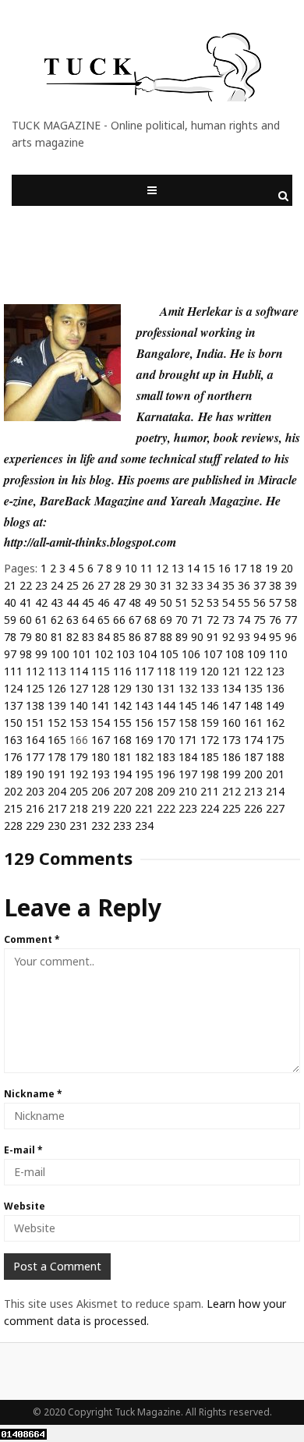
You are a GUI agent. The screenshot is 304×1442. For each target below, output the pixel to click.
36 (244, 585)
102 (103, 654)
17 (240, 568)
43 (57, 602)
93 (244, 636)
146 (209, 705)
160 (231, 722)
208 (144, 791)
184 (188, 756)
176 (13, 756)
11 (146, 568)
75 (259, 619)
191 (57, 774)
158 (188, 722)
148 (253, 705)
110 (278, 654)
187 (253, 756)
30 (150, 585)
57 (275, 602)
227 (275, 808)
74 (244, 619)
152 (57, 722)
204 (57, 791)
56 (259, 602)
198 (209, 774)
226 (253, 808)
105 (169, 654)
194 (122, 774)
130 (144, 688)
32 (181, 585)
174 (253, 739)
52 (197, 602)
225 (231, 808)
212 (231, 791)
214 (275, 791)
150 (13, 722)
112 (35, 671)
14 (193, 568)
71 (197, 619)
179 (78, 756)
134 (231, 688)
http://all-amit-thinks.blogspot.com (90, 542)
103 (125, 654)
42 (41, 602)
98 (25, 654)
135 (253, 688)
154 (100, 722)
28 (119, 585)
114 (78, 671)
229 (35, 825)
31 (166, 585)
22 (25, 585)
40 (10, 602)
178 (57, 756)
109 (256, 654)
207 (122, 791)
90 (197, 636)
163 (13, 739)
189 (13, 774)
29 (135, 585)
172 (209, 739)
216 (35, 808)
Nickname (33, 1093)
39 (291, 585)
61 (41, 619)
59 (10, 619)
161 (253, 722)
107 (212, 654)
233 (122, 825)
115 (100, 671)
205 (78, 791)
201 (275, 774)
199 (231, 774)
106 (191, 654)
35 (228, 585)
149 (275, 705)
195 (144, 774)
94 (259, 636)
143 (144, 705)
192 (78, 774)
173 (231, 739)
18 (255, 568)
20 (287, 568)
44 (72, 602)
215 (13, 808)
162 (275, 722)
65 (103, 619)
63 (72, 619)
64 (88, 619)
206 (100, 791)
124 (13, 688)
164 (35, 739)
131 (166, 688)
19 (271, 568)
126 (57, 688)
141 (100, 705)
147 (231, 705)
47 (119, 602)
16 (224, 568)
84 (103, 636)
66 (119, 619)
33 (197, 585)
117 (144, 671)
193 (100, 774)
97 (10, 654)
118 (166, 671)
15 (209, 568)
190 (35, 774)
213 (253, 791)
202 (13, 791)
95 (275, 636)
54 (228, 602)
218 (78, 808)
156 (144, 722)
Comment (32, 939)
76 (275, 619)
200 (253, 774)
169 (144, 739)
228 (13, 825)
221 (144, 808)
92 (228, 636)
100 (60, 654)
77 (291, 619)
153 (78, 722)
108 (234, 654)
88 (166, 636)
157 (166, 722)
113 (57, 671)
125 (35, 688)
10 (131, 568)
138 (35, 705)
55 (244, 602)
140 (78, 705)
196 (166, 774)
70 (181, 619)
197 (188, 774)
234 (144, 825)
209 (166, 791)
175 (275, 739)
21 (10, 585)
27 (103, 585)
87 (150, 636)
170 (166, 739)
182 (144, 756)
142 (122, 705)
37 (259, 585)
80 (41, 636)
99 (41, 654)
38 (275, 585)
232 (100, 825)
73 (228, 619)
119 (188, 671)
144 (166, 705)
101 (81, 654)
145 (188, 705)
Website (24, 1206)
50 (166, 602)
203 (35, 791)
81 (57, 636)
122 (253, 671)
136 (275, 688)
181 (122, 756)
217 (57, 808)
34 (213, 585)
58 (291, 602)
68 (150, 619)
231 (78, 825)
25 (72, 585)
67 (135, 619)
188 (275, 756)
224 (209, 808)
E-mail (23, 1150)
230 (57, 825)
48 (135, 602)
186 (231, 756)
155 (122, 722)
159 (209, 722)
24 (57, 585)
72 (213, 619)
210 (188, 791)
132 (188, 688)
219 (100, 808)
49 (150, 602)
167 (100, 739)
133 (209, 688)
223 (188, 808)
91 (213, 636)
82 (72, 636)
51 (181, 602)
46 (103, 602)
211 (209, 791)
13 (177, 568)
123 (275, 671)
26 (88, 585)
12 (162, 568)
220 (122, 808)
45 (88, 602)
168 (122, 739)
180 (100, 756)
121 (231, 671)
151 (35, 722)
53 (213, 602)
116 (122, 671)
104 (147, 654)
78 (10, 636)
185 (209, 756)
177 (35, 756)
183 (166, 756)
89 (181, 636)
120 (209, 671)
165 (57, 739)
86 (135, 636)
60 (25, 619)
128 (100, 688)
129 (122, 688)
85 (119, 636)
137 (13, 705)
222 (166, 808)
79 (25, 636)
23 (41, 585)
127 (78, 688)
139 (57, 705)
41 (25, 602)
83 (88, 636)
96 (291, 636)
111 (13, 671)
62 (57, 619)
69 (166, 619)
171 (188, 739)
